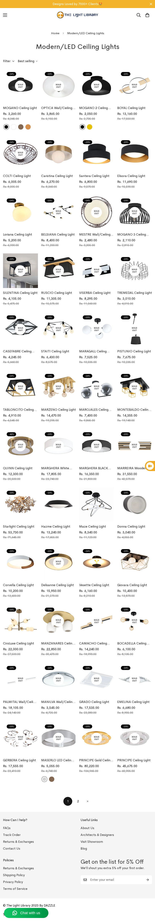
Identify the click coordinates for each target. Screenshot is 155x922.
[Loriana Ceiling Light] (20, 212)
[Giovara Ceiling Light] (134, 562)
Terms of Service (15, 889)
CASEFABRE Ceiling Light (17, 351)
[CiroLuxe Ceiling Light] (20, 621)
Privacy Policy (13, 882)
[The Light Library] (77, 15)
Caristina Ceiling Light (57, 176)
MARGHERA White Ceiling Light (55, 468)
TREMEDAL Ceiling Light (134, 293)
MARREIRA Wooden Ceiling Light (132, 468)
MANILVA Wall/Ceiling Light (57, 702)
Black (6, 127)
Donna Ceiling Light (131, 526)
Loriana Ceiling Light (17, 234)
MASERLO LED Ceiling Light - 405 (57, 760)
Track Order (12, 835)
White (13, 127)
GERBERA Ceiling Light (19, 760)
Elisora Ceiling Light (131, 176)
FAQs (6, 828)
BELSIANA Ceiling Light (58, 234)
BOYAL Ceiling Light (131, 108)
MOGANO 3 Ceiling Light (131, 234)
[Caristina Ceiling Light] (58, 154)
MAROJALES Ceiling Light (93, 409)
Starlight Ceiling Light (18, 526)
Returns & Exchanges (18, 842)
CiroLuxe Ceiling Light (18, 643)
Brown (20, 127)
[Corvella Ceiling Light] (20, 562)
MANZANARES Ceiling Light (57, 643)
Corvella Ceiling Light (18, 585)
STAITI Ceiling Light (55, 351)
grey (44, 779)
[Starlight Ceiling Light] (20, 504)
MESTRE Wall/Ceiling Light (94, 234)
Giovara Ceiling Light (132, 585)
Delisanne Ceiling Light (57, 585)
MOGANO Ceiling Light (20, 108)
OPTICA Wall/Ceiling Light (56, 108)
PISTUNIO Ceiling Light (134, 351)
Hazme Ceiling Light (55, 526)
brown (51, 779)
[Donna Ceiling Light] (134, 504)
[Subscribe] (147, 879)
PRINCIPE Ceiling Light (134, 760)
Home (55, 33)
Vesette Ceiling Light (94, 585)
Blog (84, 848)
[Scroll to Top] (147, 900)
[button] (147, 15)
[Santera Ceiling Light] (96, 154)
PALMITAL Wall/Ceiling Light (20, 702)
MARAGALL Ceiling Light (93, 351)
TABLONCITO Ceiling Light (18, 409)
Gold (89, 127)
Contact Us (11, 848)
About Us (87, 828)
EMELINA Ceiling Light (133, 702)
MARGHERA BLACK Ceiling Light (93, 468)
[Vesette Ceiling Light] (96, 562)
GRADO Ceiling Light (94, 702)
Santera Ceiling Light (94, 176)
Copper (28, 127)
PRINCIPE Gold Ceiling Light (95, 760)
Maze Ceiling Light (92, 526)
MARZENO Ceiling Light (58, 409)
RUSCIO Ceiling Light (56, 293)
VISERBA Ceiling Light (95, 293)
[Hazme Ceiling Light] (58, 504)
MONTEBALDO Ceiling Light (133, 409)
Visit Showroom (92, 842)
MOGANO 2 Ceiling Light (93, 108)
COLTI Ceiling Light (17, 176)
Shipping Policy (14, 875)
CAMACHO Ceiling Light (93, 643)
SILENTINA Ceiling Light (20, 293)
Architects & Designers (97, 835)
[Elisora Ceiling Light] (134, 154)
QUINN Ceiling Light (17, 468)
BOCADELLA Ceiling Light (131, 643)
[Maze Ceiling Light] (96, 504)
